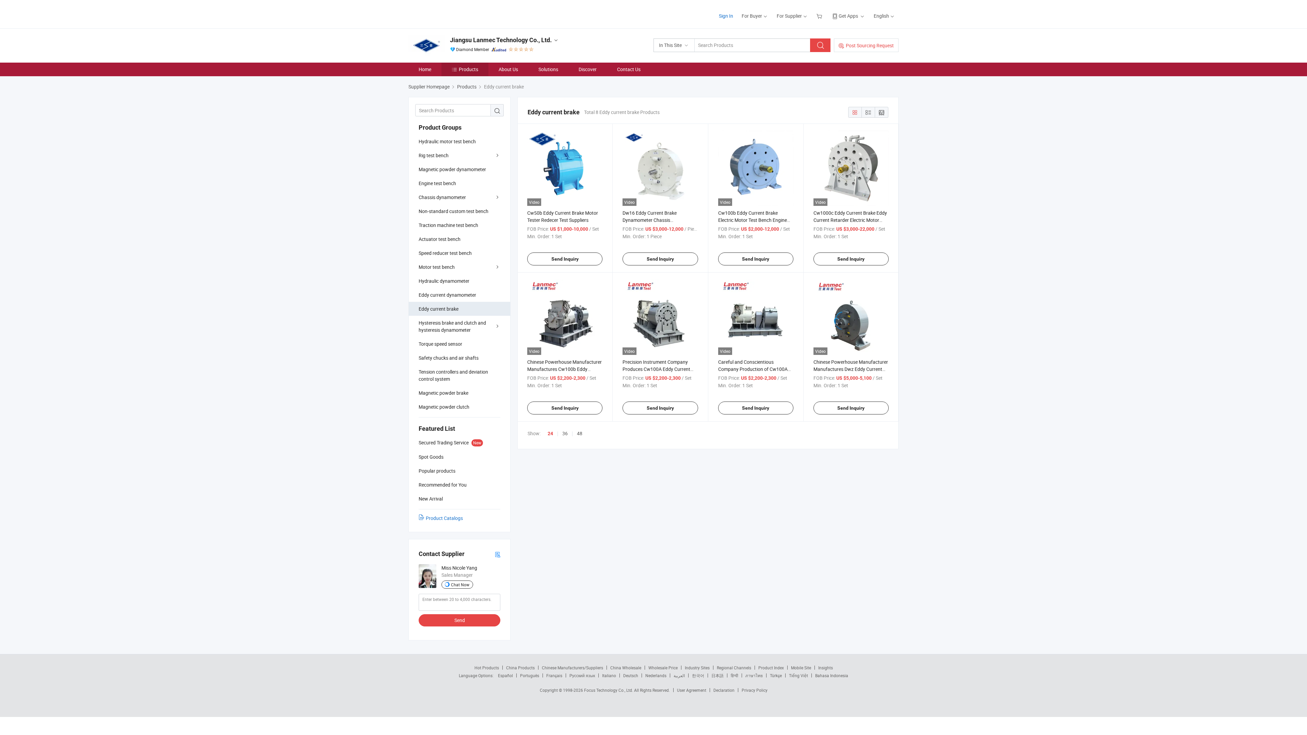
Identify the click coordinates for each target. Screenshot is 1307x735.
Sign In (726, 16)
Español (505, 675)
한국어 (698, 675)
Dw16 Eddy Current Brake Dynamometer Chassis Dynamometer (650, 220)
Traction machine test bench (448, 225)
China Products (520, 667)
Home (425, 69)
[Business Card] (497, 554)
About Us (508, 69)
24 (550, 433)
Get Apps (848, 16)
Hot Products (486, 667)
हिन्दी (734, 675)
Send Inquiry (565, 259)
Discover (588, 69)
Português (529, 675)
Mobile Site (801, 667)
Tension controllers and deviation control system (453, 375)
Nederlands (655, 675)
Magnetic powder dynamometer (452, 169)
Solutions (548, 69)
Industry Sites (697, 667)
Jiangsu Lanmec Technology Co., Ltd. (501, 40)
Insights (825, 667)
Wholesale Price (663, 667)
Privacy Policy (755, 690)
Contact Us (629, 69)
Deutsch (630, 675)
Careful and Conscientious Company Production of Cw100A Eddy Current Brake (753, 369)
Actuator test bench (440, 239)
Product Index (771, 667)
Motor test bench (437, 267)
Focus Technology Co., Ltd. (609, 690)
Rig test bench (434, 155)
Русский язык (582, 675)
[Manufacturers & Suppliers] (452, 13)
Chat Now (460, 584)
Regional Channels (734, 667)
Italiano (609, 675)
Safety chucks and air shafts (449, 358)
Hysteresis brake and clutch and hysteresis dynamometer (452, 326)
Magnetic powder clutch (444, 407)
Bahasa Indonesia (831, 675)
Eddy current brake (438, 309)
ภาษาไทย (754, 675)
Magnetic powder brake (443, 393)
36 (565, 433)
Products (468, 69)
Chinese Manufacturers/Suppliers (572, 667)
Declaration (724, 690)
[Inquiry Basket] (820, 16)
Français (554, 675)
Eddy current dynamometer (447, 295)
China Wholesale (625, 667)
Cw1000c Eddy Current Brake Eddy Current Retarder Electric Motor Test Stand (850, 220)
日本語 (717, 675)
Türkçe (776, 675)
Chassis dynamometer (442, 197)
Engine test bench (437, 183)
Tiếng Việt (798, 675)
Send (459, 620)
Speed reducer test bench (445, 253)
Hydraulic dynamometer (444, 281)
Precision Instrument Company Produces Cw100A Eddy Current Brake (656, 369)
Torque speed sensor (440, 344)
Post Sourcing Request (870, 45)
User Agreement (691, 690)
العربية (679, 675)
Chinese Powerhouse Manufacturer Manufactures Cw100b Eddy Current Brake (564, 369)
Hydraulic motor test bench (447, 141)
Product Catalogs (444, 518)
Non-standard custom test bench (453, 211)
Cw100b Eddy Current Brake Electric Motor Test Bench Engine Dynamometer (752, 220)
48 (579, 433)
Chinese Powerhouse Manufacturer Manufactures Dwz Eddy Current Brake (850, 369)
